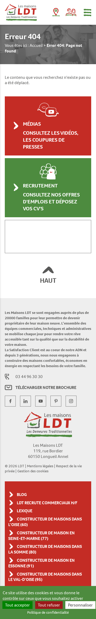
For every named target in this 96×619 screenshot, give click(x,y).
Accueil (36, 45)
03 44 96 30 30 (29, 376)
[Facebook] (10, 401)
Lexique (24, 511)
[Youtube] (40, 401)
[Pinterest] (55, 401)
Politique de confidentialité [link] (48, 612)
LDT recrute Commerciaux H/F (47, 503)
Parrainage (71, 12)
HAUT (48, 280)
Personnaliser (80, 605)
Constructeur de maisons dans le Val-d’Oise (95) (45, 577)
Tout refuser (49, 605)
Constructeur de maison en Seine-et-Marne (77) (41, 535)
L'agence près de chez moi (56, 13)
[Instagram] (71, 401)
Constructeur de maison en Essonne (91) (41, 563)
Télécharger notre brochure (45, 387)
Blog (22, 494)
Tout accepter (17, 605)
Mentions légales (40, 466)
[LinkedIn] (25, 401)
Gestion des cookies (33, 471)
